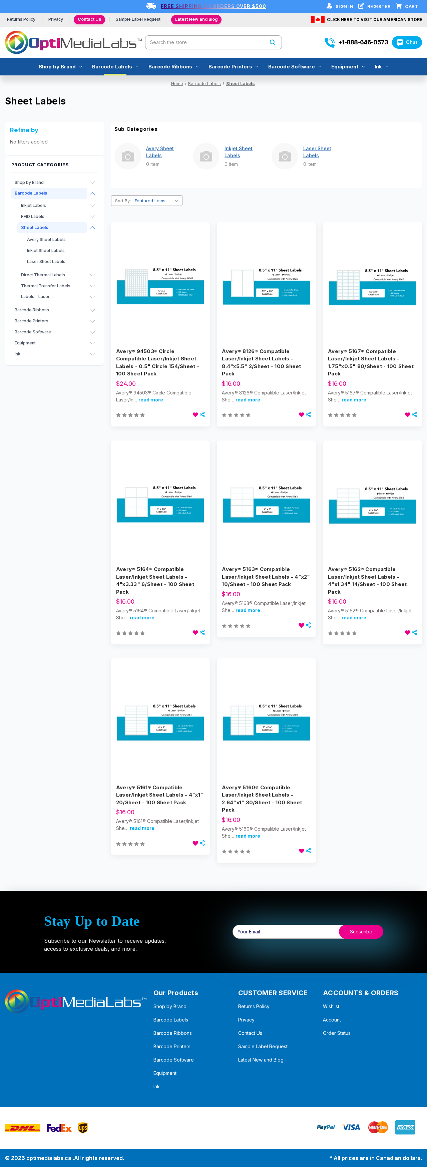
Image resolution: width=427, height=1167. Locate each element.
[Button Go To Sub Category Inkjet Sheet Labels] (206, 156)
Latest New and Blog (196, 19)
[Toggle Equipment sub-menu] (92, 343)
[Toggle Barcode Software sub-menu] (92, 332)
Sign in (345, 6)
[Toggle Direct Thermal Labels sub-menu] (92, 275)
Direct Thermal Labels (43, 274)
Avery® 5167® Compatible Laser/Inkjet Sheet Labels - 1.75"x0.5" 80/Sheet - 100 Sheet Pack (371, 362)
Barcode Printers (230, 66)
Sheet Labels (34, 227)
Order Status (337, 1033)
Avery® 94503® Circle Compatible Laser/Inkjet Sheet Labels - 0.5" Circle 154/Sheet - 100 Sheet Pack (157, 362)
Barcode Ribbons (170, 66)
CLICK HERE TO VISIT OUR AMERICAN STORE (374, 19)
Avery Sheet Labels (46, 239)
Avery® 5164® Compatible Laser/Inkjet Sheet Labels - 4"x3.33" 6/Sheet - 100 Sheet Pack (155, 580)
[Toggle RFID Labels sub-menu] (92, 216)
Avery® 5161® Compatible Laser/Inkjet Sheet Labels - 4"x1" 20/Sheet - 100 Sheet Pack (159, 795)
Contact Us (89, 19)
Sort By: (123, 200)
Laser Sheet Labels (46, 261)
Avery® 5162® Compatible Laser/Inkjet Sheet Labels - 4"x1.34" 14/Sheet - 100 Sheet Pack (367, 580)
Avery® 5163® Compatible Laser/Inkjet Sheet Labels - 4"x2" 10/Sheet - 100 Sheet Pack (266, 576)
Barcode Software (291, 66)
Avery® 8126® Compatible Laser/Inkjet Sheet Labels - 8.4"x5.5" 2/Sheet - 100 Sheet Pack (261, 362)
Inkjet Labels (33, 205)
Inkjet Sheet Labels (46, 250)
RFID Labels (32, 216)
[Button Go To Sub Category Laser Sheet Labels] (285, 156)
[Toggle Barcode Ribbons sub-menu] (92, 310)
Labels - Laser (35, 296)
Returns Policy (21, 19)
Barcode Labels (112, 66)
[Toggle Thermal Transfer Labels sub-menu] (92, 286)
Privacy (55, 19)
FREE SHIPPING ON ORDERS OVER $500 (213, 6)
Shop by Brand (57, 66)
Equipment (344, 66)
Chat (411, 42)
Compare (158, 285)
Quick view (159, 273)
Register (379, 6)
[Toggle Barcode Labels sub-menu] (92, 193)
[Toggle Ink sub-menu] (92, 354)
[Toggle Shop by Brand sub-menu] (92, 182)
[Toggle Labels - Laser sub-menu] (92, 297)
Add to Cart (160, 297)
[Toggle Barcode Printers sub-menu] (92, 321)
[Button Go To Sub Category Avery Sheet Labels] (127, 156)
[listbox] (158, 201)
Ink (378, 66)
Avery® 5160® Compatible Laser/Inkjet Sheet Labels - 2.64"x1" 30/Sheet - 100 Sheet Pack (262, 798)
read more (150, 399)
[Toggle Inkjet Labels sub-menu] (92, 205)
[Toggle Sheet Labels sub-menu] (92, 227)
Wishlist (331, 1006)
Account (332, 1020)
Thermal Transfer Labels (45, 285)
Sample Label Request (138, 19)
